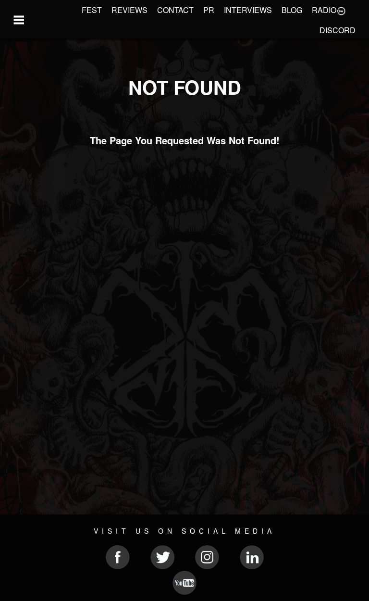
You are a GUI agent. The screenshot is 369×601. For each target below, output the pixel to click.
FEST (92, 9)
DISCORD (338, 30)
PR (208, 9)
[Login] (341, 10)
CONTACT (175, 9)
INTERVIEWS (248, 9)
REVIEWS (129, 9)
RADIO (324, 9)
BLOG (292, 9)
